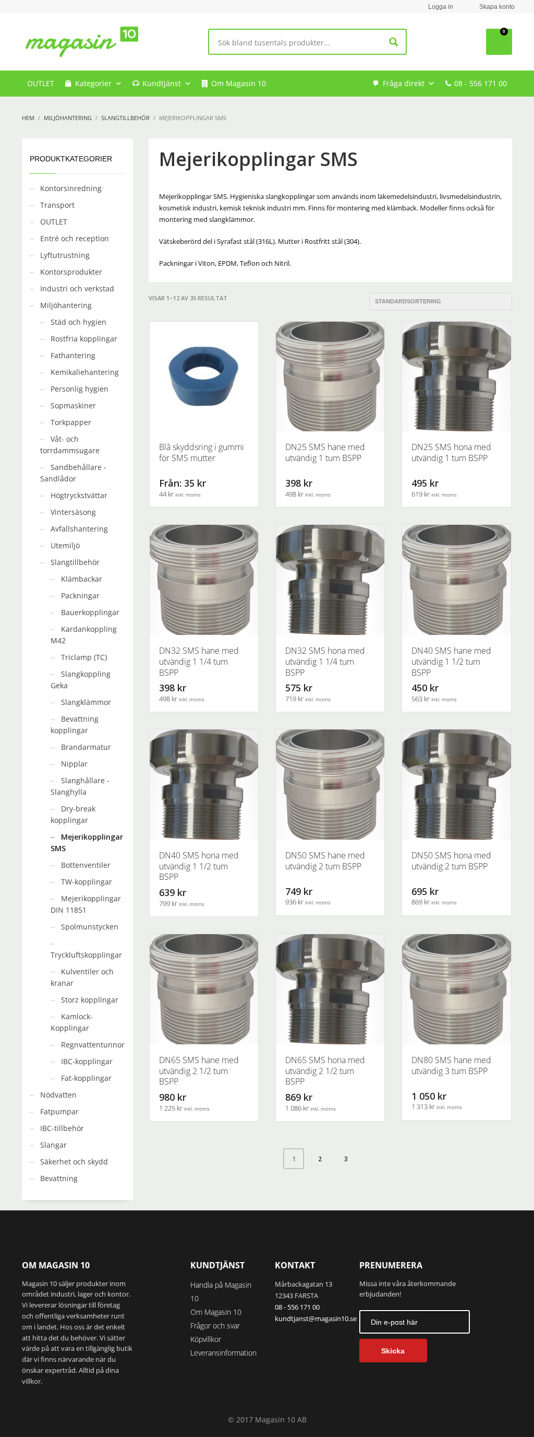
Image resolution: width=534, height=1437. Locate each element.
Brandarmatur (86, 747)
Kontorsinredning (71, 188)
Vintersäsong (73, 512)
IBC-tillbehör (62, 1128)
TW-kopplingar (86, 882)
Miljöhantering (66, 305)
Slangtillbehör (75, 562)
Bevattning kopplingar (75, 724)
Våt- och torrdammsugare (70, 444)
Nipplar (74, 764)
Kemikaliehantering (85, 372)
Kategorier (93, 83)
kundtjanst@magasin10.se (316, 1318)
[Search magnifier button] (393, 42)
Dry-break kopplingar (73, 814)
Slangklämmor (86, 702)
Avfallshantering (79, 529)
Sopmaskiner (73, 405)
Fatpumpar (59, 1111)
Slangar (53, 1145)
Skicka (393, 1351)
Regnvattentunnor (93, 1045)
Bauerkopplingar (90, 612)
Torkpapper (71, 422)
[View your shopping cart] (499, 42)
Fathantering (73, 355)
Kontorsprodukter (71, 272)
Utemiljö (65, 545)
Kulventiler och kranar (82, 977)
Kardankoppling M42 (84, 634)
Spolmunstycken (89, 927)
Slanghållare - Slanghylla (80, 786)
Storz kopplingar (89, 1000)
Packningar (80, 595)
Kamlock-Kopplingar (72, 1022)
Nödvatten (58, 1095)
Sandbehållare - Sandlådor (73, 473)
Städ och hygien (78, 322)
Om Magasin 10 (238, 83)
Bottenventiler (86, 865)
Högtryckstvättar (79, 495)
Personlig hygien (79, 389)
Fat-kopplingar (86, 1078)
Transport (57, 205)
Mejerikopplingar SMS (87, 842)
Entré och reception (74, 238)
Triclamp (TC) (84, 657)
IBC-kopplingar (87, 1061)
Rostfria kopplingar (84, 339)
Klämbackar (81, 579)
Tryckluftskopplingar (86, 955)
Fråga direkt (403, 83)
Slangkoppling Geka (81, 679)
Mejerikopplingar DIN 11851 (86, 904)
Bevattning (59, 1178)
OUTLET (40, 83)
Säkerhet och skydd (74, 1162)
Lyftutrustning (65, 255)
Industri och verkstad (77, 288)
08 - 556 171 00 (480, 83)
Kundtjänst (161, 83)
